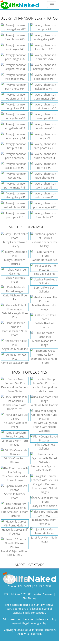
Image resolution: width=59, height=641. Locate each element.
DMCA (27, 586)
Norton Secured (43, 594)
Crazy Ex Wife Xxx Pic (44, 506)
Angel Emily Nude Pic (15, 349)
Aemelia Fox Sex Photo (15, 362)
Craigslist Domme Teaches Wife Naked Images (44, 488)
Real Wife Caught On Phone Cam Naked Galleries (44, 427)
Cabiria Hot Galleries (44, 260)
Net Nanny (29, 598)
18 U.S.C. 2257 (42, 586)
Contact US (15, 586)
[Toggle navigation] (51, 4)
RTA (6, 594)
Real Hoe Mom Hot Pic (44, 405)
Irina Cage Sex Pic (44, 274)
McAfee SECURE (21, 594)
